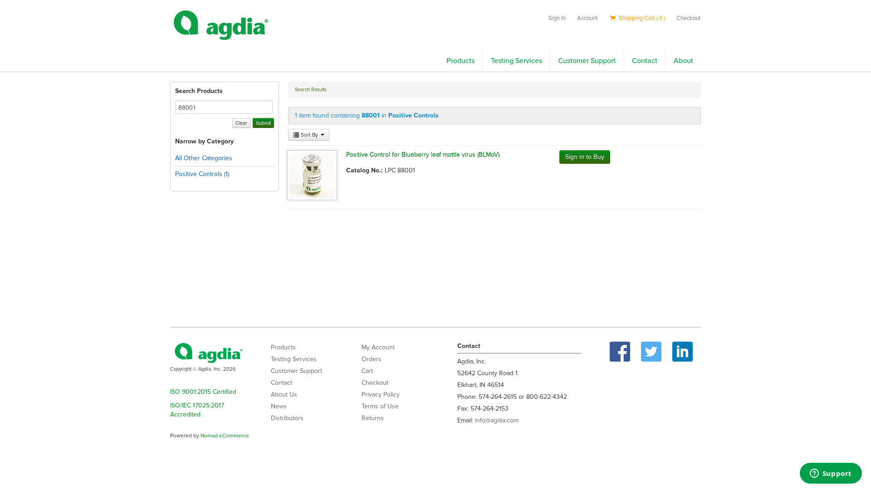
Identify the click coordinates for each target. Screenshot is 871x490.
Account (587, 18)
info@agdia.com (497, 420)
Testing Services (516, 60)
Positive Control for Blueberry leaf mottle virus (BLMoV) (422, 154)
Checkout (688, 18)
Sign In (557, 18)
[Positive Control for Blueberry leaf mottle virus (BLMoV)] (312, 174)
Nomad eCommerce (225, 435)
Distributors (287, 418)
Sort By (309, 135)
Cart (367, 371)
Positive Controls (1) (202, 174)
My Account (378, 347)
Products (460, 60)
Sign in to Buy (584, 157)
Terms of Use (380, 406)
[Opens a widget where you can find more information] (830, 474)
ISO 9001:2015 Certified (203, 392)
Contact (644, 60)
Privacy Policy (381, 394)
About (683, 60)
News (279, 406)
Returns (373, 418)
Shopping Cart (641, 18)
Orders (372, 359)
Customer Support (587, 60)
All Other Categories (203, 158)
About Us (284, 394)
